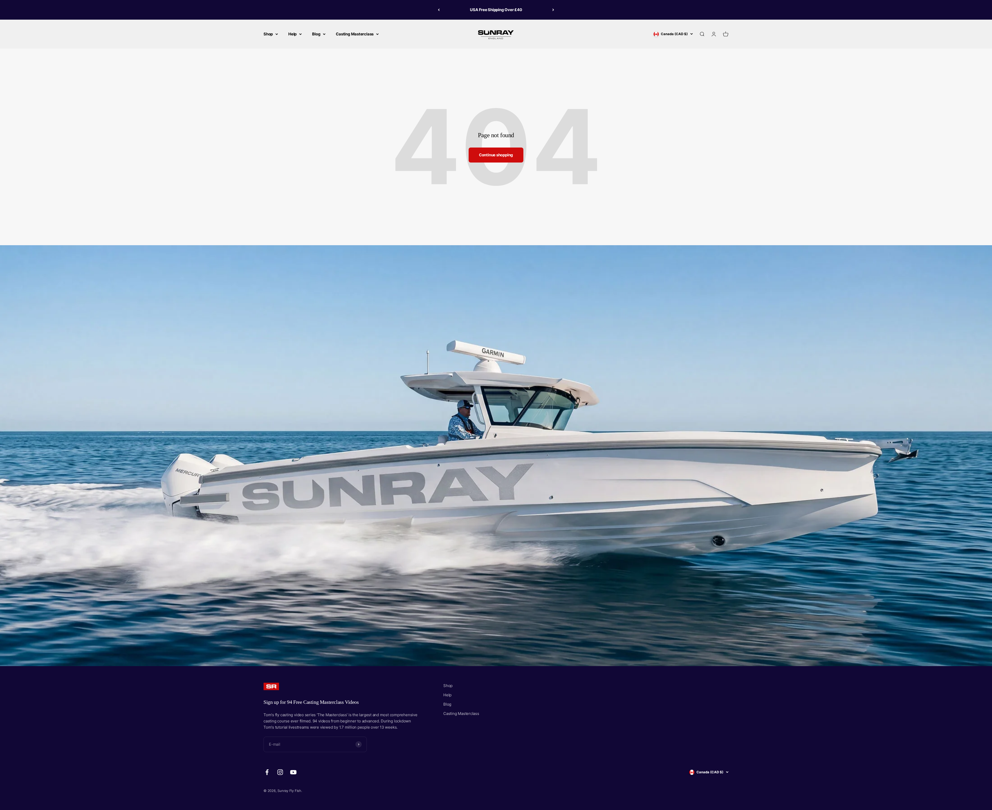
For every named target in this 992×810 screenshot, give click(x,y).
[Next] (553, 10)
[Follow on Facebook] (267, 772)
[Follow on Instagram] (280, 772)
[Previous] (439, 10)
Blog (316, 34)
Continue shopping (496, 154)
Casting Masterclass (355, 34)
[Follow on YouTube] (293, 772)
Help (292, 34)
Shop (268, 34)
